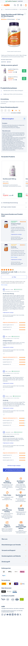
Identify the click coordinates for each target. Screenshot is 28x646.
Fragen (18, 19)
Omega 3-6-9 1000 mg (12, 76)
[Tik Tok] (5, 614)
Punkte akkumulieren (15, 1)
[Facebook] (15, 614)
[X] (20, 614)
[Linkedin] (13, 614)
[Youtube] (7, 614)
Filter (15, 277)
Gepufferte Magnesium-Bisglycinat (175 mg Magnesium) (15, 69)
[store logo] (7, 5)
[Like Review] (25, 238)
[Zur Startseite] (3, 9)
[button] (14, 35)
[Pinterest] (18, 614)
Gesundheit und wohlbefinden (11, 9)
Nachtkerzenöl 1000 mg (9, 179)
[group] (8, 19)
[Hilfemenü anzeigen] (18, 5)
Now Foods (3, 17)
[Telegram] (10, 614)
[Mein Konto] (21, 5)
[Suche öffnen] (15, 5)
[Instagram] (2, 614)
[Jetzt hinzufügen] (24, 70)
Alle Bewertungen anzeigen (14, 465)
